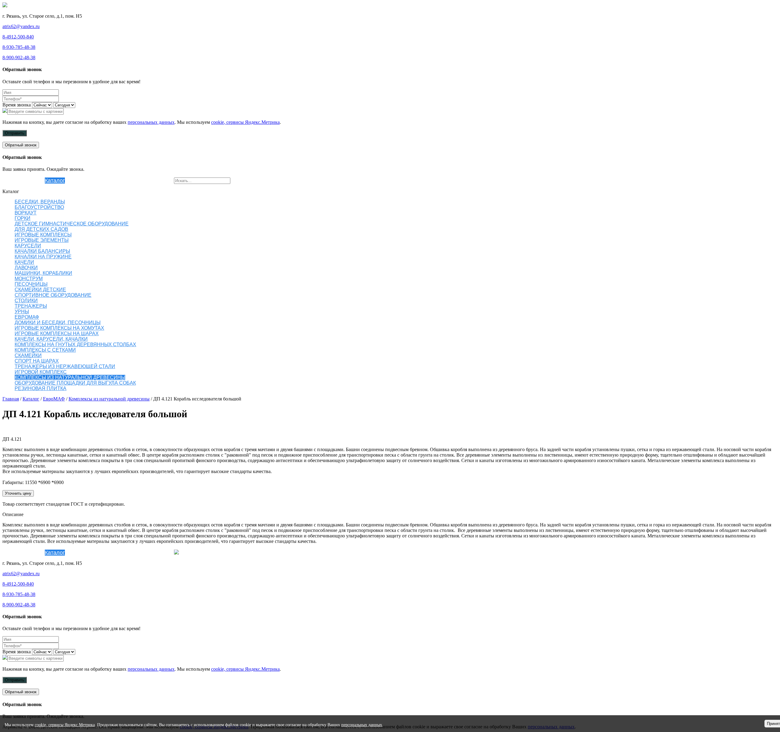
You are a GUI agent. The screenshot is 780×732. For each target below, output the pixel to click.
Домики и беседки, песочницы (58, 322)
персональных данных (151, 122)
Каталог (55, 181)
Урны (22, 311)
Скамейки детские (40, 289)
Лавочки (26, 267)
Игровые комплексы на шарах (57, 333)
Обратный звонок (21, 145)
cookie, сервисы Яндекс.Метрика (245, 122)
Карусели (28, 245)
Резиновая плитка (88, 181)
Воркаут (26, 212)
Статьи (142, 181)
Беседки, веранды (40, 201)
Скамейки (28, 355)
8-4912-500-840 (18, 36)
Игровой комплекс (41, 372)
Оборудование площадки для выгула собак (75, 383)
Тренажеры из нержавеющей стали (65, 366)
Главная (10, 398)
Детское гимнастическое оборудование (72, 223)
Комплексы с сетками (45, 350)
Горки (22, 218)
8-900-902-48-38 (18, 57)
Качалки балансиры (42, 251)
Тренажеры (31, 306)
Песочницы (31, 284)
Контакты (162, 181)
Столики (26, 300)
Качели (24, 262)
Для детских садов (41, 229)
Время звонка (16, 104)
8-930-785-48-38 (18, 47)
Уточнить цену (18, 493)
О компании (30, 181)
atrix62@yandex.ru (21, 26)
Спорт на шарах (37, 361)
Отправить (14, 133)
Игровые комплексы (43, 234)
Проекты (122, 181)
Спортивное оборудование (53, 295)
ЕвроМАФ (27, 317)
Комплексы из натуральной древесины (70, 377)
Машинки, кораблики (43, 273)
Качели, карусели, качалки (51, 339)
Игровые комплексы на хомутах (59, 328)
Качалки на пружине (43, 256)
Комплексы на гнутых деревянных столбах (75, 344)
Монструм (29, 278)
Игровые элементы (42, 240)
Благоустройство (39, 207)
